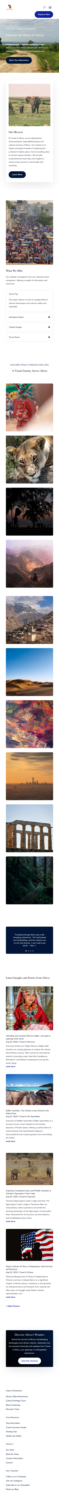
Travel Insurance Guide (16, 1427)
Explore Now (44, 14)
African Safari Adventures (17, 1396)
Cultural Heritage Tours (16, 1401)
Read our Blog (12, 1489)
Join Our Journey (29, 1361)
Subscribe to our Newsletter (18, 1485)
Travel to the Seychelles (29, 1116)
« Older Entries (13, 1306)
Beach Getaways (13, 1405)
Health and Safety (13, 1436)
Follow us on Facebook (16, 1476)
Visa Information (13, 1423)
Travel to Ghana (26, 1272)
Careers (9, 1463)
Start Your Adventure (19, 60)
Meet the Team (12, 1454)
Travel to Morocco (27, 1042)
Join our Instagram (14, 1481)
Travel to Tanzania (27, 1197)
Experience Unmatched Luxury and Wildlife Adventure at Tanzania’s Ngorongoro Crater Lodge (28, 1192)
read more (10, 1066)
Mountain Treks (12, 1409)
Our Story (10, 1450)
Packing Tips (11, 1431)
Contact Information (14, 1458)
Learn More (17, 174)
